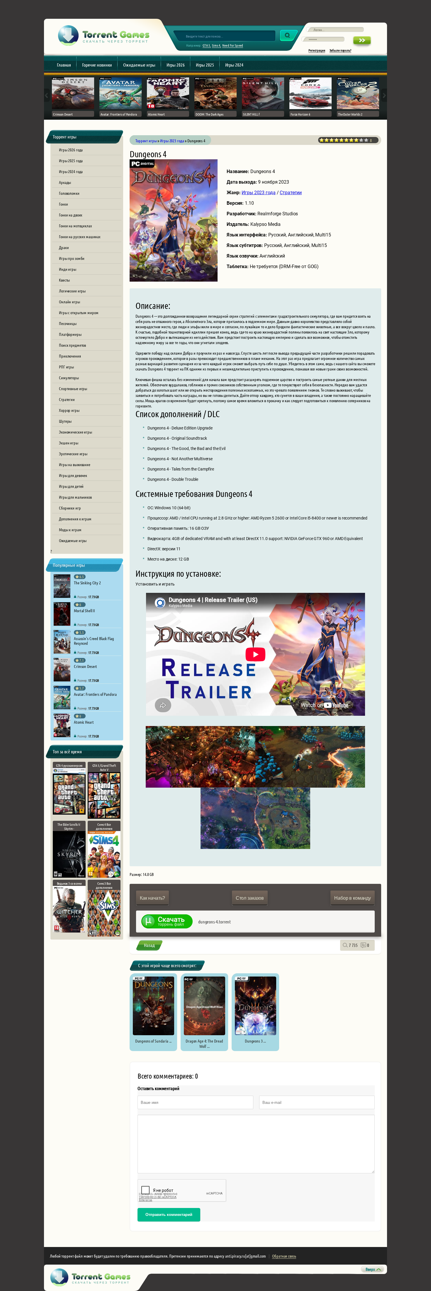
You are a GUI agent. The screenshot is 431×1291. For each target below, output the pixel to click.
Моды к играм (70, 529)
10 (366, 140)
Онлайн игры (69, 301)
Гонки (63, 204)
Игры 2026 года (71, 149)
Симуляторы (69, 377)
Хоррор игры (69, 410)
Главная (64, 64)
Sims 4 (216, 45)
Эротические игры (73, 453)
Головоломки (69, 193)
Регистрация (316, 50)
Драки (64, 247)
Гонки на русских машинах (79, 236)
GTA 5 (206, 45)
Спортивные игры (73, 388)
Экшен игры (68, 442)
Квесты (64, 279)
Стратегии (67, 399)
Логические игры (72, 290)
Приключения (70, 355)
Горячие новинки (97, 64)
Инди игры (67, 269)
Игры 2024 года (71, 171)
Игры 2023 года (258, 192)
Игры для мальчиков (75, 497)
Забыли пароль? (340, 50)
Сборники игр (70, 507)
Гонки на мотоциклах (75, 225)
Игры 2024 (234, 64)
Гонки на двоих (70, 214)
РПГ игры (66, 366)
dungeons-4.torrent (214, 921)
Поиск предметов (72, 345)
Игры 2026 (176, 64)
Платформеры (70, 334)
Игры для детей (71, 486)
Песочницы (68, 323)
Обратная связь (284, 1255)
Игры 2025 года (71, 160)
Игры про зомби (71, 258)
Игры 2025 (205, 64)
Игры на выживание (74, 464)
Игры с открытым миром (78, 312)
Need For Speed (232, 45)
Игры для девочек (73, 475)
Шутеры (65, 421)
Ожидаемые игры (139, 64)
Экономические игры (75, 431)
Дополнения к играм (75, 518)
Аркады (65, 182)
